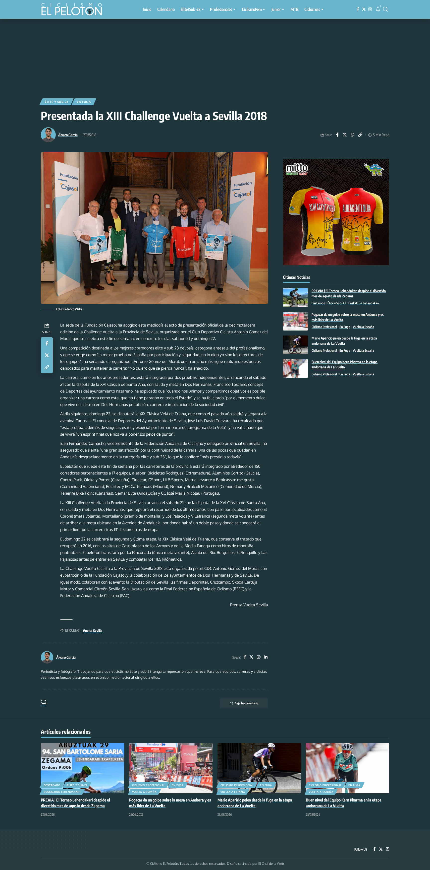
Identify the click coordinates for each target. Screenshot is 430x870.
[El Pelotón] (74, 9)
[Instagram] (370, 9)
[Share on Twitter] (344, 135)
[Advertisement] (215, 56)
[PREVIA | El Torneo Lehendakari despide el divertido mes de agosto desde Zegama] (295, 297)
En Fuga (84, 102)
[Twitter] (364, 9)
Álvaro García (68, 135)
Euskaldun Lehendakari (363, 303)
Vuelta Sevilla (92, 630)
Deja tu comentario (246, 703)
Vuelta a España (363, 327)
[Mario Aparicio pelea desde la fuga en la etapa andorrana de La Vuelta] (295, 344)
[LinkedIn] (265, 657)
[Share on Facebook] (337, 135)
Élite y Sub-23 (56, 102)
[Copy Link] (360, 135)
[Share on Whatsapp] (352, 135)
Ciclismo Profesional (324, 327)
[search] (385, 9)
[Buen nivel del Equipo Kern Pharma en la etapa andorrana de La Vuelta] (295, 368)
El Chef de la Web (271, 864)
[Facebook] (358, 9)
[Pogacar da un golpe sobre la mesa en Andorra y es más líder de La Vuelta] (295, 321)
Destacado (318, 303)
